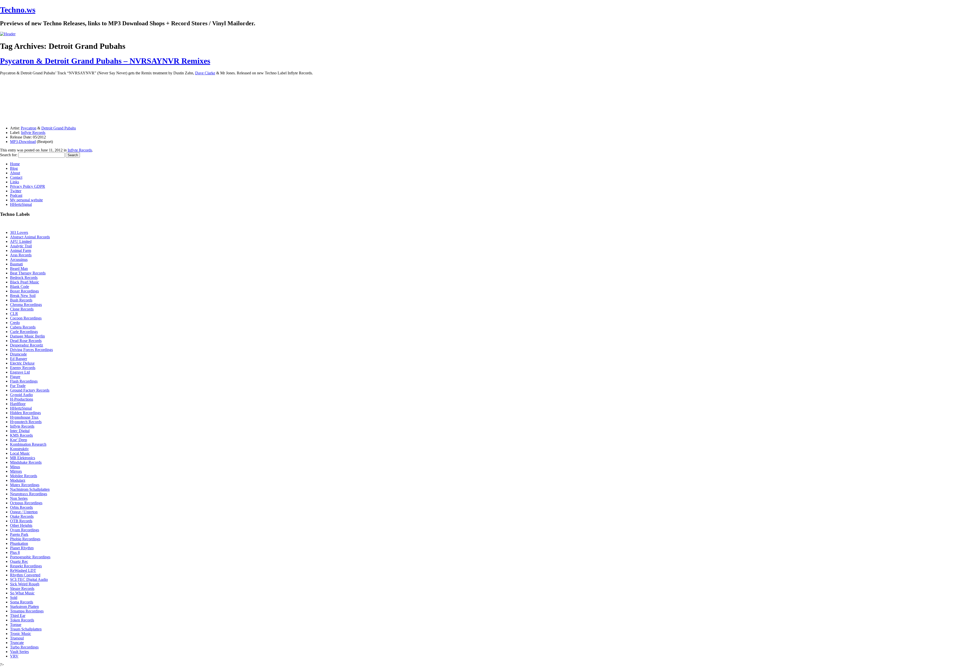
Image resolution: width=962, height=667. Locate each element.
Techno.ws (17, 9)
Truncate (17, 642)
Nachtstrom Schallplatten (30, 489)
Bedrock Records (24, 277)
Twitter (15, 191)
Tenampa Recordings (27, 611)
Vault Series (19, 651)
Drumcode (18, 354)
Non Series (19, 498)
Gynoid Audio (21, 395)
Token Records (22, 620)
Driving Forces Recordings (31, 350)
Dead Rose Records (26, 341)
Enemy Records (22, 368)
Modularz (17, 480)
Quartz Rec (19, 561)
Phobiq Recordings (25, 539)
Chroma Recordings (26, 304)
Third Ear (17, 615)
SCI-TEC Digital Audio (29, 579)
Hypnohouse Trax (24, 417)
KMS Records (21, 435)
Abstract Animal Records (30, 237)
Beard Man (19, 268)
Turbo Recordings (24, 647)
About (15, 173)
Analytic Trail (21, 246)
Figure (15, 377)
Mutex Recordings (24, 485)
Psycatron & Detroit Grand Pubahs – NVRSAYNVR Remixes (105, 60)
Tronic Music (20, 633)
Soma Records (21, 602)
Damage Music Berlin (27, 336)
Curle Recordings (24, 331)
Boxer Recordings (24, 291)
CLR (14, 313)
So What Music (22, 593)
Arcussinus (19, 259)
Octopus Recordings (26, 503)
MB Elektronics (22, 458)
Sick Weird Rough (24, 584)
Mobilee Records (23, 476)
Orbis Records (21, 507)
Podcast (16, 195)
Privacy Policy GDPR (27, 186)
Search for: (8, 155)
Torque (15, 624)
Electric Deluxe (22, 363)
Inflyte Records (33, 132)
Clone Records (22, 309)
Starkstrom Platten (24, 606)
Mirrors (16, 471)
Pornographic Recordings (30, 557)
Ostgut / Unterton (24, 512)
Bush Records (21, 300)
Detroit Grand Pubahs (58, 128)
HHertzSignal (21, 204)
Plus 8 (15, 552)
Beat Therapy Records (28, 273)
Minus (15, 467)
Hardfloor (18, 404)
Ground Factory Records (29, 390)
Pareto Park (19, 534)
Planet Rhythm (22, 548)
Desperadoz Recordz (26, 345)
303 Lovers (19, 232)
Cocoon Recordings (26, 318)
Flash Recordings (24, 381)
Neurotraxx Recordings (28, 494)
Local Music (20, 453)
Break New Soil (23, 295)
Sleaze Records (22, 588)
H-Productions (21, 399)
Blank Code (19, 286)
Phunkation (19, 543)
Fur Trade (18, 386)
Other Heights (21, 525)
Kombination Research (28, 444)
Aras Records (21, 255)
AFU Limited (21, 241)
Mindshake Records (26, 462)
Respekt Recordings (26, 566)
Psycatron (28, 128)
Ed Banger (18, 359)
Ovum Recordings (24, 530)
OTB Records (21, 521)
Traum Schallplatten (26, 629)
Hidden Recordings (25, 413)
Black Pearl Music (24, 282)
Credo (15, 322)
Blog (14, 168)
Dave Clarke (205, 73)
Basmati (16, 264)
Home (15, 164)
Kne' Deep (18, 440)
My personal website (26, 200)
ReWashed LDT (23, 570)
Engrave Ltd (20, 372)
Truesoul (17, 638)
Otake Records (22, 516)
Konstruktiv (19, 449)
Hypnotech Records (26, 422)
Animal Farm (20, 250)
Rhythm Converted (25, 575)
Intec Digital (20, 431)
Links (14, 182)
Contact (16, 177)
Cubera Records (23, 327)
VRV (14, 656)
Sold (13, 597)
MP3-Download (23, 141)
